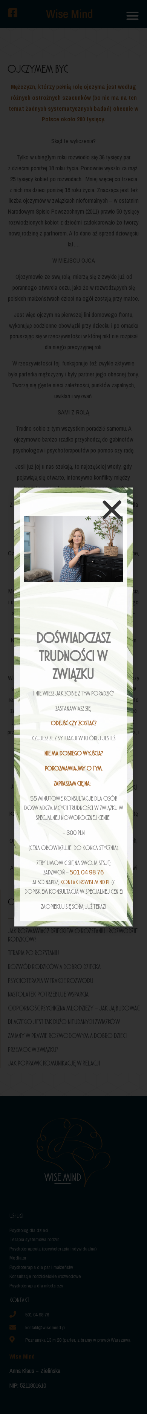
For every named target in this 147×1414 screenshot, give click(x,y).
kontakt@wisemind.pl (85, 882)
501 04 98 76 (87, 872)
